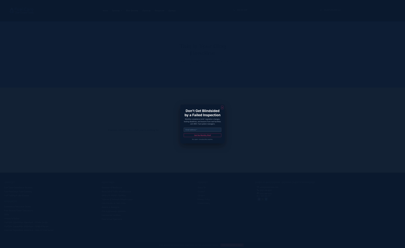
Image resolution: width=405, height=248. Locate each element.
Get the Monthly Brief (202, 135)
